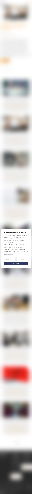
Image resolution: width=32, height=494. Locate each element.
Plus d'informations (8, 254)
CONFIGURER (9, 259)
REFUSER (22, 259)
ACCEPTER (16, 263)
